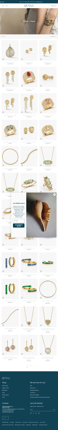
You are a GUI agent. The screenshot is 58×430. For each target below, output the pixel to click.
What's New (5, 385)
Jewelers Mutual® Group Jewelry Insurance (40, 397)
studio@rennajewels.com (8, 411)
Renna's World (5, 394)
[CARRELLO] (55, 5)
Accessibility (28, 424)
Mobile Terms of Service (33, 422)
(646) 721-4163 (5, 407)
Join (54, 409)
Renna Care (32, 388)
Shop (3, 392)
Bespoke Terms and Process (7, 424)
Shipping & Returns (34, 390)
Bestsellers (4, 390)
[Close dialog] (54, 194)
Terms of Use (24, 422)
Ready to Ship (5, 388)
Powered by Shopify (43, 424)
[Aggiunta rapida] (3, 59)
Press (3, 397)
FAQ (31, 385)
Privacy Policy (18, 422)
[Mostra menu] (3, 5)
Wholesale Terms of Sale (19, 424)
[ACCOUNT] (52, 5)
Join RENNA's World (19, 225)
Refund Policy (35, 424)
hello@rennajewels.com (7, 406)
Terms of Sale (42, 422)
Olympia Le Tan (39, 1)
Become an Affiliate (34, 394)
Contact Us (32, 392)
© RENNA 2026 (5, 422)
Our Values (12, 422)
